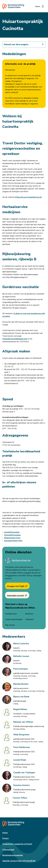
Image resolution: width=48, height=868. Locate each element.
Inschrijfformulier (12, 532)
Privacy (5, 838)
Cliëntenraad (8, 849)
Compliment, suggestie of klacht (17, 844)
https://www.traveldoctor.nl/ (28, 197)
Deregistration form (13, 540)
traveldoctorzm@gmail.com (14, 339)
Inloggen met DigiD (15, 586)
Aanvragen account (15, 595)
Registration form (12, 538)
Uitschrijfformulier (12, 535)
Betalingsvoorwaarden (12, 855)
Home (5, 832)
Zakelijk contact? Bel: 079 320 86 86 (18, 861)
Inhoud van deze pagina (16, 44)
